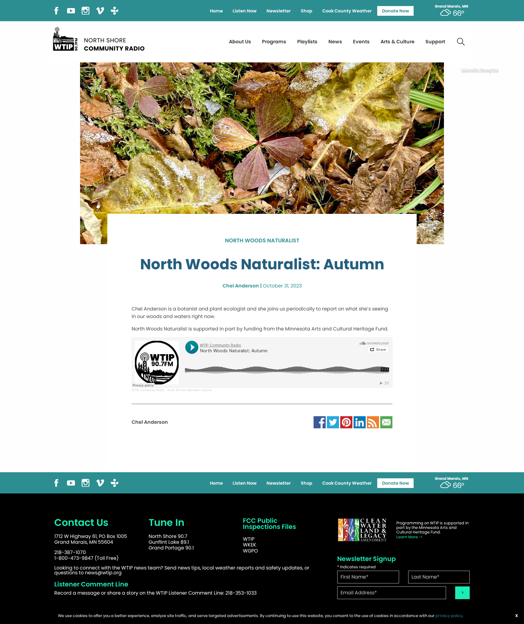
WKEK (249, 544)
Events (361, 41)
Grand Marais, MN (451, 6)
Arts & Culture (398, 41)
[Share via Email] (386, 421)
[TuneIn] (114, 10)
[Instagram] (85, 10)
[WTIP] (100, 38)
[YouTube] (71, 10)
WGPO (250, 550)
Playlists (307, 41)
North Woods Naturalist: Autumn (189, 390)
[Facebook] (56, 10)
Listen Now (245, 11)
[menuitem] (216, 10)
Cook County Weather (347, 11)
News (335, 41)
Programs (274, 41)
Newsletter (279, 11)
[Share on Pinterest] (346, 421)
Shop (306, 11)
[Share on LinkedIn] (360, 421)
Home (216, 11)
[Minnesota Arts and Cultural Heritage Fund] (362, 530)
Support (435, 41)
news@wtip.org (103, 572)
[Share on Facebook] (320, 421)
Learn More (407, 537)
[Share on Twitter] (333, 421)
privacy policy (448, 615)
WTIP (248, 539)
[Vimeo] (100, 10)
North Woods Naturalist (262, 241)
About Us (240, 41)
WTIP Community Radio (148, 390)
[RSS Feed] (373, 421)
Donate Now (395, 11)
